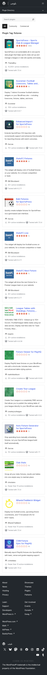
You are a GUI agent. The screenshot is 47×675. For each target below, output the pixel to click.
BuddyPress (8, 634)
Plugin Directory (8, 10)
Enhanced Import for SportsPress (24, 122)
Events (27, 606)
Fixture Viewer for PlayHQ (28, 352)
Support (5, 606)
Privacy (5, 595)
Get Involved (30, 602)
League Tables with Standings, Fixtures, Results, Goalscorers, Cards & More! (26, 309)
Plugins (27, 590)
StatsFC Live (22, 233)
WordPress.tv (9, 614)
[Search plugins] (33, 19)
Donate (29, 610)
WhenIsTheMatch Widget (28, 500)
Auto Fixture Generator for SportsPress (27, 426)
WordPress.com (10, 621)
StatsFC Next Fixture (26, 270)
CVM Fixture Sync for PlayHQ (24, 542)
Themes (28, 587)
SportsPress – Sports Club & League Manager (27, 41)
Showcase (29, 582)
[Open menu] (43, 3)
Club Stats (21, 462)
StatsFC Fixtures (24, 158)
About (4, 582)
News (4, 587)
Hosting (5, 590)
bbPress (7, 629)
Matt (5, 625)
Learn (4, 602)
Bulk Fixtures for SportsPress (24, 200)
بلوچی (10, 644)
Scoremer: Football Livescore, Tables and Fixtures (26, 82)
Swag (28, 614)
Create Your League (25, 389)
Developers (7, 610)
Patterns (28, 595)
